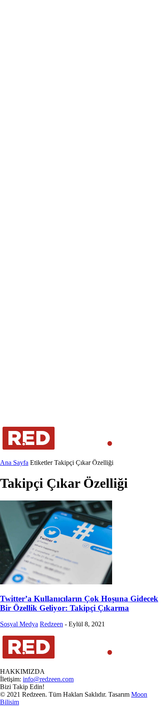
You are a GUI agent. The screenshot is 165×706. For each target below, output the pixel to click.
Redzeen (51, 624)
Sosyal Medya (19, 624)
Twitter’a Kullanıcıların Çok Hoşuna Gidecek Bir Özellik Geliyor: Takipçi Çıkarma (79, 603)
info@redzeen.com (48, 679)
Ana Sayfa (14, 462)
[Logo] (57, 455)
